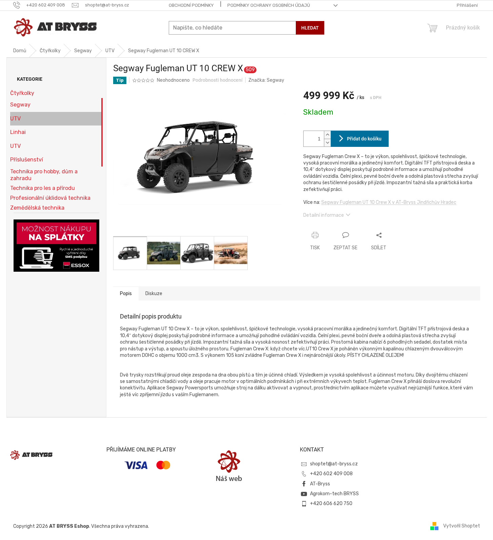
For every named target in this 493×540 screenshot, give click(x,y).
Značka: (266, 80)
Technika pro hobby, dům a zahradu (44, 174)
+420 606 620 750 (331, 503)
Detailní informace (323, 215)
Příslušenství (26, 159)
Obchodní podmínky (191, 5)
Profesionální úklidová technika (50, 198)
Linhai (18, 132)
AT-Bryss (320, 484)
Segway (20, 104)
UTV (15, 118)
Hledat (310, 28)
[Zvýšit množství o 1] (327, 135)
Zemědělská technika (37, 208)
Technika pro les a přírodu (42, 188)
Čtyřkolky (22, 93)
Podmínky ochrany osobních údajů (268, 5)
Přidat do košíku (364, 138)
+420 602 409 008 (331, 474)
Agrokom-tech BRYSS (334, 494)
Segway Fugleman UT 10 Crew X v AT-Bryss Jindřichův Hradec (388, 202)
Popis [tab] (126, 293)
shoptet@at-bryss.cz (334, 464)
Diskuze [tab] (153, 293)
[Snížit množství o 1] (327, 143)
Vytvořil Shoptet (461, 526)
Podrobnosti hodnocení (217, 80)
